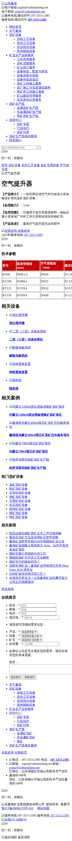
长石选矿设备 (18, 504)
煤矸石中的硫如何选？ (24, 561)
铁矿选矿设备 (18, 488)
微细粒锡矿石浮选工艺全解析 (29, 557)
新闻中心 (15, 120)
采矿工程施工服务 (29, 83)
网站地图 (43, 808)
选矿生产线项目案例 (23, 136)
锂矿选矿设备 (18, 517)
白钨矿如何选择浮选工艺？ (27, 573)
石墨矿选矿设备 (20, 500)
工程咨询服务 (26, 59)
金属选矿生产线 (27, 107)
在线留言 (21, 752)
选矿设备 (15, 34)
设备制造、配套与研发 (32, 71)
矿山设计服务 (26, 67)
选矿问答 (23, 132)
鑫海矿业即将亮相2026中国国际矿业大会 (37, 541)
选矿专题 (23, 124)
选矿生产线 (17, 103)
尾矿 (20, 741)
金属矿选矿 (24, 733)
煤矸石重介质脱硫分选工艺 (27, 553)
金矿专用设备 (50, 165)
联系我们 (15, 140)
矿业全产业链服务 (21, 55)
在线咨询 (8, 752)
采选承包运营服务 (29, 99)
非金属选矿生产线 (29, 111)
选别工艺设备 (26, 43)
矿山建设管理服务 (29, 95)
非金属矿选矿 (26, 737)
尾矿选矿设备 (18, 513)
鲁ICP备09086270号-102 (17, 808)
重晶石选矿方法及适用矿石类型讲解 (33, 537)
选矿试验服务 (26, 63)
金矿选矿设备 (18, 484)
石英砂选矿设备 (20, 492)
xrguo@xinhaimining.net (30, 11)
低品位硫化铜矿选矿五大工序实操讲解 (35, 533)
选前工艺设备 (26, 39)
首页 (5, 165)
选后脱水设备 (26, 47)
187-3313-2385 (33, 234)
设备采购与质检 (27, 75)
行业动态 (23, 128)
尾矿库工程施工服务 (31, 91)
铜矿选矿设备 (18, 496)
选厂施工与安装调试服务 (34, 87)
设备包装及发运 (27, 79)
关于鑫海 (15, 30)
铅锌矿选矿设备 (20, 509)
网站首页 (15, 26)
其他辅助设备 (26, 51)
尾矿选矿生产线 (27, 116)
